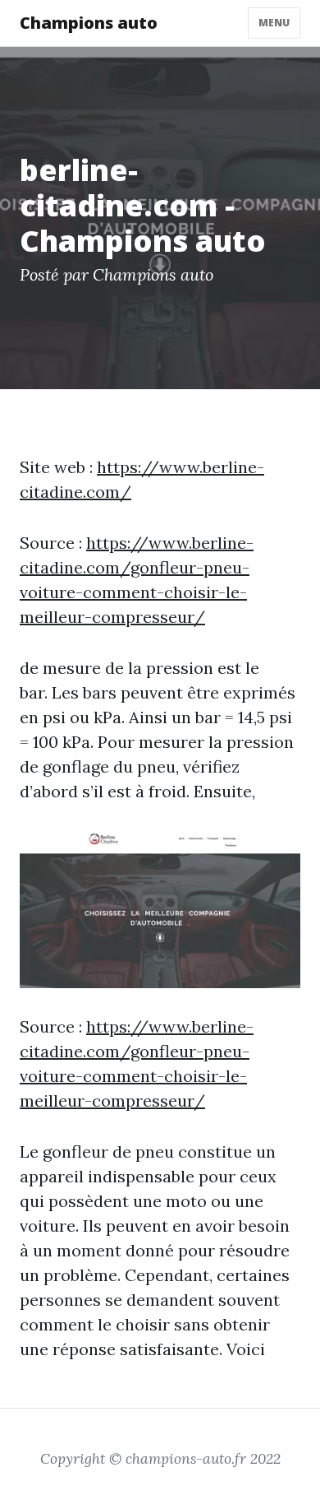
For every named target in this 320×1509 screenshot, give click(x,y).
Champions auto (89, 23)
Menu (274, 23)
